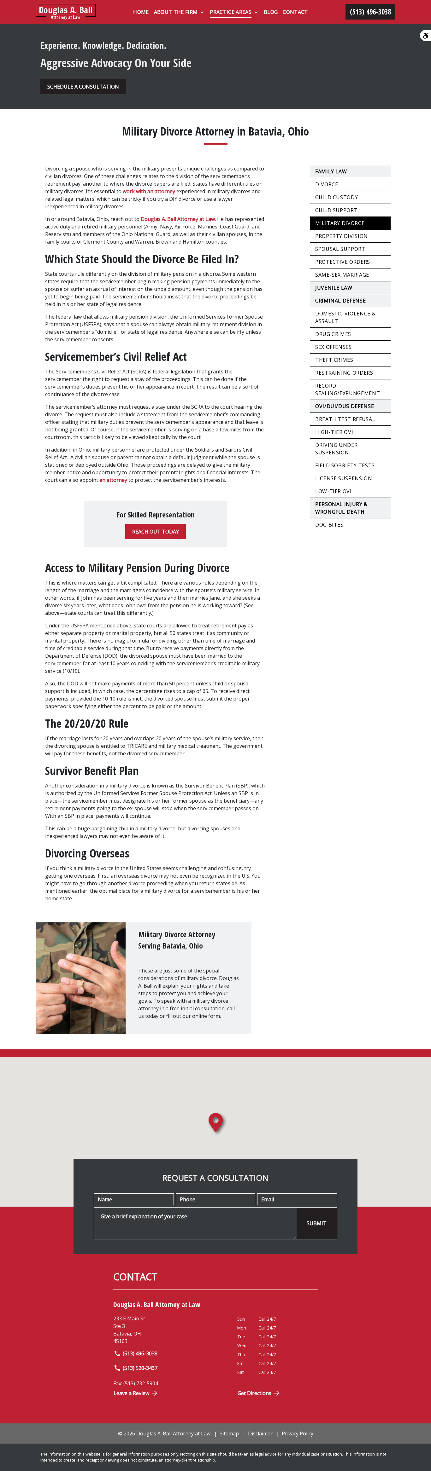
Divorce (326, 184)
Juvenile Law (333, 287)
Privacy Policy (297, 1433)
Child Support (336, 210)
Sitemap (229, 1433)
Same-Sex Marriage (342, 274)
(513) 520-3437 (140, 1367)
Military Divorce (339, 223)
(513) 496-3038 (140, 1353)
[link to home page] (66, 12)
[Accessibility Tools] (425, 35)
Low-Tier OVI (333, 491)
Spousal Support (340, 248)
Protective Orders (342, 261)
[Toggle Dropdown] (202, 12)
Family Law (331, 171)
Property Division (341, 236)
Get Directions (254, 1393)
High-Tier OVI (334, 432)
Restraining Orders (344, 372)
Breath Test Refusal (345, 419)
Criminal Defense (340, 300)
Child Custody (336, 197)
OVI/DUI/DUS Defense (344, 406)
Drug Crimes (333, 334)
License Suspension (343, 478)
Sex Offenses (333, 346)
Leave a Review (131, 1393)
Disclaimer (260, 1433)
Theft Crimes (334, 359)
